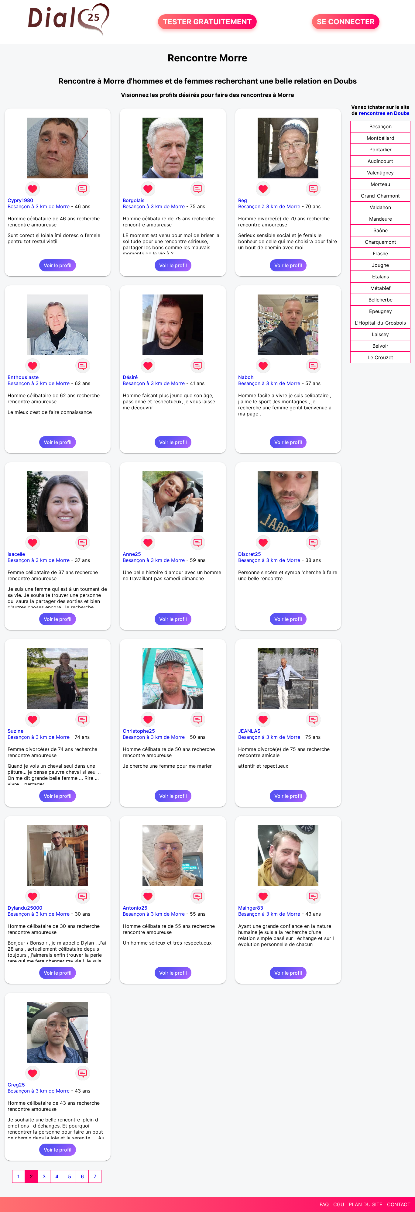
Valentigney (380, 173)
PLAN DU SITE (365, 1204)
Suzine (15, 731)
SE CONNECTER (346, 21)
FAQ (324, 1204)
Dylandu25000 (25, 908)
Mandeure (380, 219)
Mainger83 (250, 908)
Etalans (380, 277)
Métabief (380, 288)
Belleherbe (381, 300)
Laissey (380, 334)
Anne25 (132, 554)
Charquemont (380, 242)
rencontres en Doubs (384, 113)
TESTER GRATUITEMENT (207, 21)
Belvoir (380, 346)
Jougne (380, 265)
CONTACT (398, 1204)
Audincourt (380, 161)
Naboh (246, 377)
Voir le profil (57, 265)
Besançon (380, 126)
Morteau (380, 184)
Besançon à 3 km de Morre (39, 206)
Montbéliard (380, 138)
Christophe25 (139, 731)
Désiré (130, 377)
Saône (380, 230)
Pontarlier (380, 149)
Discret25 (249, 554)
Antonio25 (135, 908)
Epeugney (380, 311)
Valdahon (380, 207)
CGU (338, 1204)
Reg (242, 200)
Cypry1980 (20, 200)
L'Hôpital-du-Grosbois (380, 323)
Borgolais (134, 200)
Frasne (380, 253)
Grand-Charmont (380, 196)
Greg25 (16, 1085)
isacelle (16, 554)
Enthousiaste (23, 377)
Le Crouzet (380, 357)
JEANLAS (249, 731)
